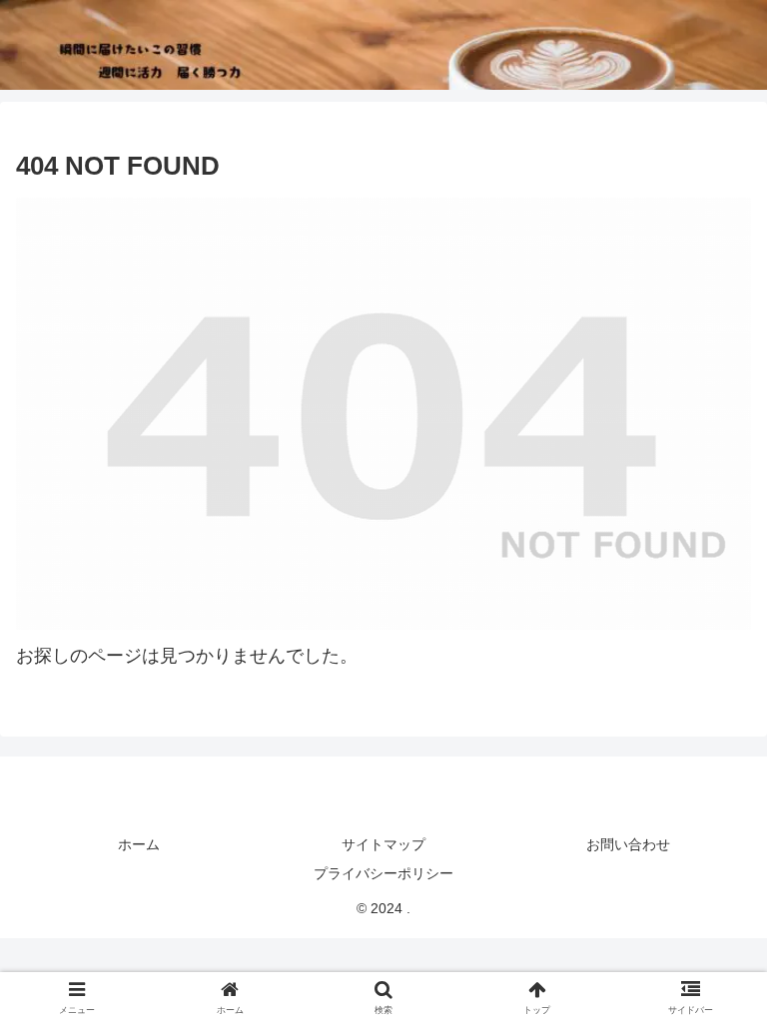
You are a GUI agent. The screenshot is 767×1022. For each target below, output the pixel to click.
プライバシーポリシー (383, 873)
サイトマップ (383, 844)
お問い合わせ (628, 844)
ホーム (139, 844)
